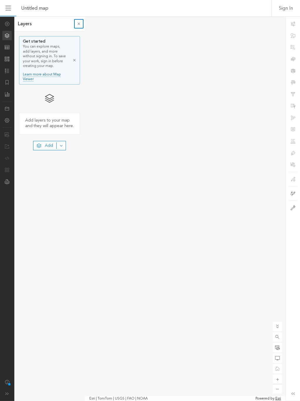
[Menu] (8, 8)
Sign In (286, 8)
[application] (150, 208)
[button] (277, 337)
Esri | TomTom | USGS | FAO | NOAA (118, 398)
